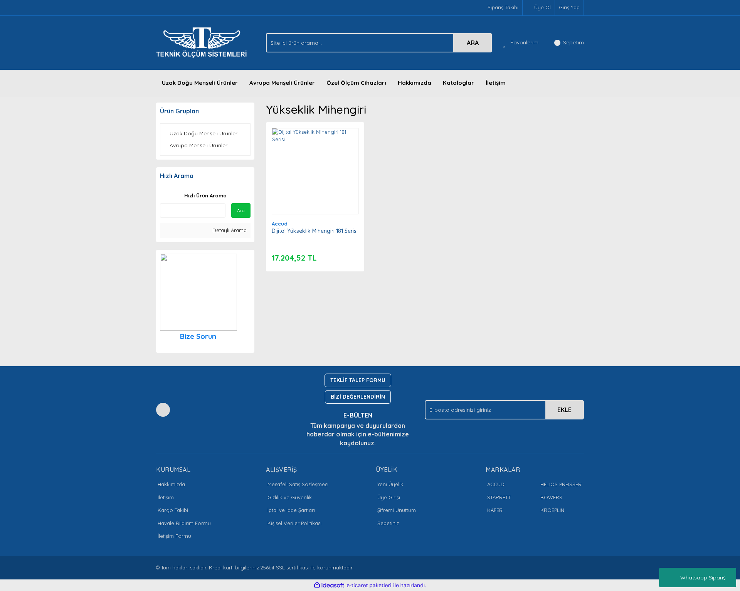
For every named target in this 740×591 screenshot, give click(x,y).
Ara (241, 210)
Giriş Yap (569, 7)
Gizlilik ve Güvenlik (289, 497)
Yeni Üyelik (390, 484)
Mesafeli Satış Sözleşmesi (297, 484)
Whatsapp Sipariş (703, 577)
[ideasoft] (329, 585)
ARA (473, 43)
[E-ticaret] (369, 585)
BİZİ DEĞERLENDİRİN (358, 396)
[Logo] (203, 42)
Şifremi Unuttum (396, 510)
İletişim (496, 82)
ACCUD (496, 484)
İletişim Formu (174, 536)
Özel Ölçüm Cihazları (356, 82)
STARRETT (499, 497)
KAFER (495, 510)
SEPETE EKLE (315, 178)
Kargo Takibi (173, 510)
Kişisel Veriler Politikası (294, 523)
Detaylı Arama (229, 230)
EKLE (564, 410)
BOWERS (551, 497)
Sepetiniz (388, 523)
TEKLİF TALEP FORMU (357, 380)
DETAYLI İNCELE (315, 159)
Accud (280, 224)
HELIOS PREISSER (561, 484)
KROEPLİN (552, 510)
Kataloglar (458, 82)
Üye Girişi (388, 497)
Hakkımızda (414, 82)
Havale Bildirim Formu (184, 523)
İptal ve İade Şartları (291, 510)
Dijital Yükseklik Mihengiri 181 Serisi (315, 230)
